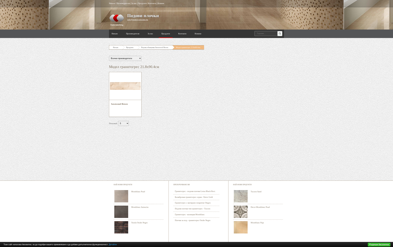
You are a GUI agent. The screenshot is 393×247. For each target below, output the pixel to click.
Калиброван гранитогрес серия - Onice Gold (194, 197)
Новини (161, 3)
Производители (123, 3)
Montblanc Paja (257, 222)
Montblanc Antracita (139, 207)
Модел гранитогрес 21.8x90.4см (188, 47)
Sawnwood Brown (119, 104)
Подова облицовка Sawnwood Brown (154, 47)
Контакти (152, 3)
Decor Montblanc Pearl (260, 207)
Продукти (142, 3)
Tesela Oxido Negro (139, 222)
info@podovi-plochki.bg (137, 19)
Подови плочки (143, 15)
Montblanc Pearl (138, 191)
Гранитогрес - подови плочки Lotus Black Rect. (195, 191)
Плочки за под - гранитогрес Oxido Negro (192, 220)
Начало (112, 3)
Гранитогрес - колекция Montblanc (190, 214)
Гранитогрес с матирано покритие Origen (193, 203)
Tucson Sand (256, 191)
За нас (134, 3)
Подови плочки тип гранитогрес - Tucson (192, 208)
